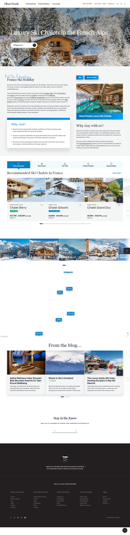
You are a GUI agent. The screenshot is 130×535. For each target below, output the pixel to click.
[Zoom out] (128, 336)
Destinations (31, 4)
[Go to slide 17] (70, 223)
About (104, 4)
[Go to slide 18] (72, 223)
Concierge (56, 4)
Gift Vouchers (60, 501)
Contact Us (111, 4)
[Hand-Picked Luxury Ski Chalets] (99, 102)
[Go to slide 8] (54, 223)
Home (12, 27)
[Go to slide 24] (82, 223)
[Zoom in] (128, 333)
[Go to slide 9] (56, 223)
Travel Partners (84, 501)
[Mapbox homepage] (4, 336)
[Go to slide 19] (74, 223)
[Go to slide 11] (59, 223)
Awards (36, 499)
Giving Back (37, 503)
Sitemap (105, 503)
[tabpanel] (65, 199)
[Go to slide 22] (79, 223)
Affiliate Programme (85, 505)
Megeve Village (19, 204)
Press (35, 501)
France (19, 27)
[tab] (18, 164)
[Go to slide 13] (63, 223)
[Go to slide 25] (84, 223)
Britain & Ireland (15, 499)
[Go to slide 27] (88, 223)
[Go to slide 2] (43, 223)
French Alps (28, 27)
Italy (12, 501)
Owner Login (83, 497)
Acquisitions (83, 503)
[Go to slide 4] (47, 223)
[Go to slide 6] (51, 223)
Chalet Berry (18, 207)
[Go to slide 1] (41, 223)
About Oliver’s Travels (40, 497)
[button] (124, 530)
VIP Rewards (60, 499)
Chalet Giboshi (58, 207)
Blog (35, 505)
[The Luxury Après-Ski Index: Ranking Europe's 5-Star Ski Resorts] (103, 372)
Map (79, 77)
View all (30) (117, 173)
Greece (13, 505)
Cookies (105, 501)
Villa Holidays (44, 4)
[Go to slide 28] (89, 223)
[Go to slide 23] (81, 223)
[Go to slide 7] (52, 223)
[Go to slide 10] (58, 223)
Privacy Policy (107, 499)
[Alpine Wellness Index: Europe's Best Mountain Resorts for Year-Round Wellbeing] (26, 372)
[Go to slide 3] (45, 223)
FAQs (58, 503)
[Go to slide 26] (86, 223)
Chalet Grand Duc (99, 207)
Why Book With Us (62, 505)
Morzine (94, 204)
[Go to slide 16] (68, 223)
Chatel (55, 204)
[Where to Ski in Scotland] (65, 372)
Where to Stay (91, 77)
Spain (12, 503)
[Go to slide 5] (49, 223)
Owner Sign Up (84, 499)
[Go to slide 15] (66, 223)
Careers (36, 507)
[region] (65, 305)
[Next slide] (43, 190)
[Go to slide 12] (61, 223)
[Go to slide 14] (65, 223)
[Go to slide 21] (77, 223)
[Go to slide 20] (75, 223)
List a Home (98, 4)
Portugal (13, 507)
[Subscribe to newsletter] (76, 430)
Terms (104, 497)
